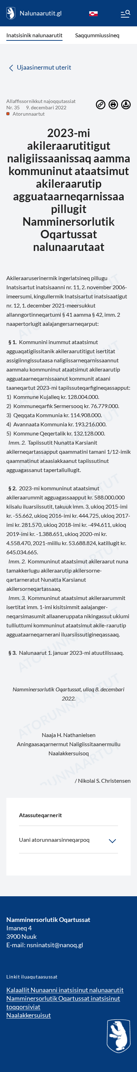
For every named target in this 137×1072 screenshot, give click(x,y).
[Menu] (125, 14)
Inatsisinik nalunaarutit (34, 35)
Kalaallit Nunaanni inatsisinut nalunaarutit (65, 990)
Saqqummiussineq (97, 35)
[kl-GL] (93, 13)
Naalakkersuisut (28, 1015)
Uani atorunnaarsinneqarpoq (54, 839)
